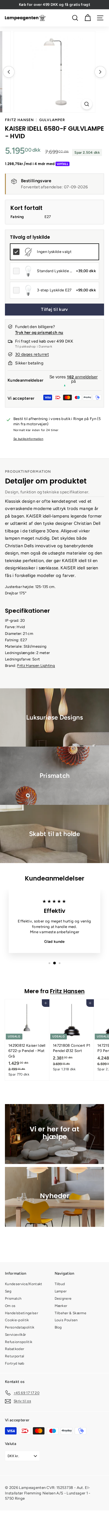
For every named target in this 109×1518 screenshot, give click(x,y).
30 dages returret (32, 354)
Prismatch (13, 1298)
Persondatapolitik (20, 1327)
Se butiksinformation (28, 439)
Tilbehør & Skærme (71, 1313)
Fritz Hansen (19, 120)
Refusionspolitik (18, 1342)
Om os (10, 1306)
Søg (8, 1291)
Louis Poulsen (66, 1320)
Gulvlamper (52, 120)
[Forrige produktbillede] (9, 72)
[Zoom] (86, 104)
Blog (58, 1327)
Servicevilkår (15, 1335)
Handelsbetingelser (21, 1313)
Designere (63, 1298)
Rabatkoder (14, 1349)
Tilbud (60, 1284)
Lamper (61, 1291)
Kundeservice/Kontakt (23, 1284)
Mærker (61, 1306)
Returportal (14, 1356)
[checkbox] (54, 251)
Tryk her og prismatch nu (39, 332)
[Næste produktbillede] (100, 72)
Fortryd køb (14, 1363)
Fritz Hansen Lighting (36, 665)
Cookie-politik (17, 1320)
